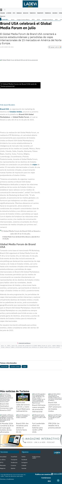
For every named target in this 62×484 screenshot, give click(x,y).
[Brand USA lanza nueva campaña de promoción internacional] (39, 398)
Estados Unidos (16, 111)
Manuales (19, 13)
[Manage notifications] (58, 480)
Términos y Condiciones (7, 479)
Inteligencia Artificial (47, 19)
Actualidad (3, 456)
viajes (34, 164)
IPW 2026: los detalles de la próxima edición (54, 425)
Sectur (12, 19)
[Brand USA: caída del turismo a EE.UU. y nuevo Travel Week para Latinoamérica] (23, 397)
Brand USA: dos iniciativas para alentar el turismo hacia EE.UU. (22, 427)
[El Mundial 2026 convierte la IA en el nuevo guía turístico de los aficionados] (7, 418)
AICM (38, 19)
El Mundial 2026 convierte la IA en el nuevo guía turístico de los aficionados (7, 427)
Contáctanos (46, 478)
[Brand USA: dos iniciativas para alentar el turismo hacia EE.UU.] (23, 418)
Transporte (40, 13)
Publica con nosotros (43, 474)
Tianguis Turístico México (23, 19)
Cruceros (54, 13)
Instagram (24, 462)
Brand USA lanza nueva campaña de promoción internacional (38, 408)
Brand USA (4, 366)
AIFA (56, 19)
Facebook (24, 459)
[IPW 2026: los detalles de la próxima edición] (55, 418)
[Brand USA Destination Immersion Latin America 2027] (7, 397)
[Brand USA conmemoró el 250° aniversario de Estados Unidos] (55, 397)
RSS (49, 481)
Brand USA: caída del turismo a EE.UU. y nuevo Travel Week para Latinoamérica (23, 406)
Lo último (8, 13)
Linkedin (23, 465)
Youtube (23, 468)
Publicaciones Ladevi (36, 457)
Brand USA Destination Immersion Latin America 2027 (6, 407)
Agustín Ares (9, 105)
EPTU (14, 13)
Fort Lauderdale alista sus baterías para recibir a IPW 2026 (38, 427)
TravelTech (33, 13)
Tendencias (48, 13)
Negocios (25, 13)
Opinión (13, 468)
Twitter (23, 456)
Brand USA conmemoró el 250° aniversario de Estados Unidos (54, 406)
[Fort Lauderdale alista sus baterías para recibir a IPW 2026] (39, 418)
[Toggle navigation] (4, 10)
